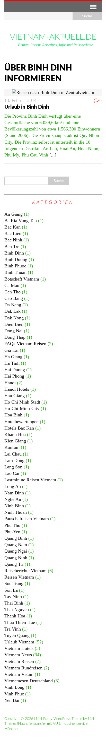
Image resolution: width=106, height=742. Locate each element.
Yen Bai (11, 700)
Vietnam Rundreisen (23, 667)
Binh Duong (15, 259)
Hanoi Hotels (16, 389)
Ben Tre (11, 246)
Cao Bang (13, 298)
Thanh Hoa (14, 615)
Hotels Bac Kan (19, 428)
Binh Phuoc (15, 265)
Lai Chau (13, 454)
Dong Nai (13, 330)
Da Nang (12, 304)
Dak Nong (14, 317)
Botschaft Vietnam (21, 279)
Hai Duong (14, 369)
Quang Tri (13, 564)
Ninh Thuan (15, 512)
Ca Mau (11, 285)
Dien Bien (13, 324)
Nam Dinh (14, 492)
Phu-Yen (12, 531)
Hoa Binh (13, 414)
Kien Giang (15, 440)
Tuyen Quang (17, 635)
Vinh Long (14, 687)
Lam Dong (14, 460)
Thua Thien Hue (19, 622)
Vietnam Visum (18, 674)
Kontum (12, 447)
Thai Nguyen (16, 609)
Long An (12, 486)
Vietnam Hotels (18, 648)
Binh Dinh (14, 253)
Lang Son (13, 466)
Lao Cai (11, 473)
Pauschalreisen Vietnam (26, 518)
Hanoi (10, 382)
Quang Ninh (15, 557)
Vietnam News (18, 654)
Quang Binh (15, 538)
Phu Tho (12, 525)
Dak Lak (12, 311)
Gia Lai (11, 350)
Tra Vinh (12, 629)
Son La (11, 590)
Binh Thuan (15, 272)
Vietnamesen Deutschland (28, 680)
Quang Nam (15, 544)
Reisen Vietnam (19, 577)
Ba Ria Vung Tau (20, 220)
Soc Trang (13, 583)
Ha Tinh (12, 363)
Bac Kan (12, 227)
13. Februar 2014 (20, 100)
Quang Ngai (15, 551)
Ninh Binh (14, 505)
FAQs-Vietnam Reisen (25, 343)
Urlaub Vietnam (19, 641)
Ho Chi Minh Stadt (22, 402)
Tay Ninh (13, 596)
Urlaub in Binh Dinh (26, 107)
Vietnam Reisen (19, 661)
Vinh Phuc (14, 693)
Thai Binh (13, 603)
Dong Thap (14, 337)
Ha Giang (13, 356)
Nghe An (12, 499)
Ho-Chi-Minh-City (21, 408)
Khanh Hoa (15, 434)
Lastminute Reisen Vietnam (30, 479)
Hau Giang (14, 395)
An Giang (13, 214)
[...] (52, 155)
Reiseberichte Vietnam (25, 570)
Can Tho (12, 291)
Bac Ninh (13, 239)
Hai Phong (14, 376)
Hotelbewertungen (21, 421)
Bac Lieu (12, 233)
